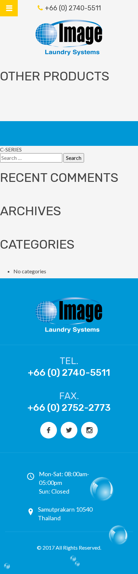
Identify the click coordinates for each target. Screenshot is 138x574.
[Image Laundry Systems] (69, 37)
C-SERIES (11, 149)
